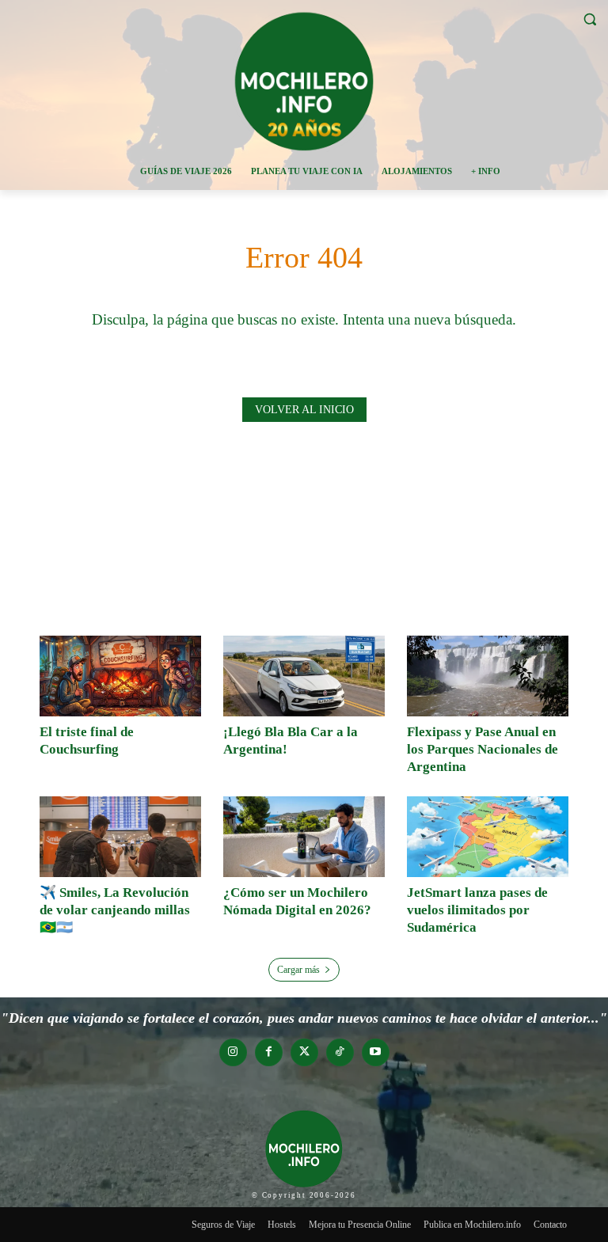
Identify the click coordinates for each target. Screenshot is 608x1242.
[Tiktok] (340, 1052)
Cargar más (298, 969)
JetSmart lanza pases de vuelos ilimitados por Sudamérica (477, 910)
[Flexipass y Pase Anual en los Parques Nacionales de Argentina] (487, 676)
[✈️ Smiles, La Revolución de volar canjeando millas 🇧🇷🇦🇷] (120, 836)
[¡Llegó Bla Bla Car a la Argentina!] (304, 676)
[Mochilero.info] (304, 80)
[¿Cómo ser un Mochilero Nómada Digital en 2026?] (304, 836)
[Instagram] (233, 1052)
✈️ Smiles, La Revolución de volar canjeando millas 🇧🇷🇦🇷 (115, 910)
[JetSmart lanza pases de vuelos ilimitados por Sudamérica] (487, 836)
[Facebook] (269, 1052)
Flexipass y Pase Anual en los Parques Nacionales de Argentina (482, 749)
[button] (589, 19)
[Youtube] (376, 1052)
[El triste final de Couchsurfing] (120, 676)
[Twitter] (304, 1052)
